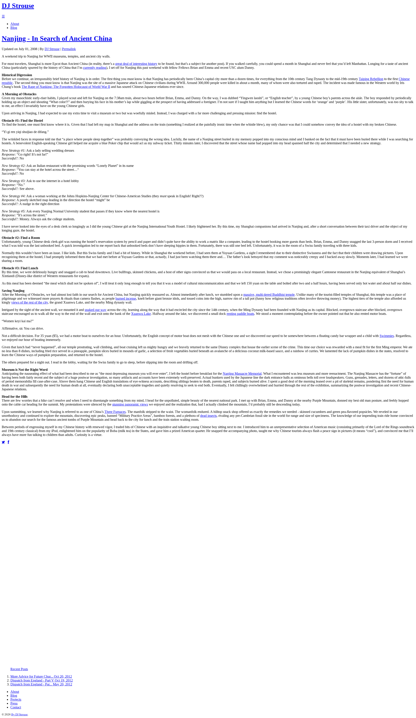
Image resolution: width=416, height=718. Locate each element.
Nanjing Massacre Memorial (242, 373)
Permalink (69, 49)
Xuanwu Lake (141, 313)
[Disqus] (208, 498)
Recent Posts (19, 669)
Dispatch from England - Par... (31, 684)
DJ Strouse (52, 49)
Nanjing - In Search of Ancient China (57, 38)
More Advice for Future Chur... (31, 676)
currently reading (94, 67)
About (14, 24)
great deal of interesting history (136, 64)
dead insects (208, 415)
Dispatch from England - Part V (32, 680)
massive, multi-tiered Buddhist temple (269, 294)
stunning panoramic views (130, 404)
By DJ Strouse (19, 714)
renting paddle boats (240, 313)
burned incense (125, 298)
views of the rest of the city (29, 302)
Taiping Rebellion (371, 79)
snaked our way (95, 310)
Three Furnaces (115, 412)
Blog (13, 28)
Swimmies (387, 336)
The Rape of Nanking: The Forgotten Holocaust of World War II (66, 87)
